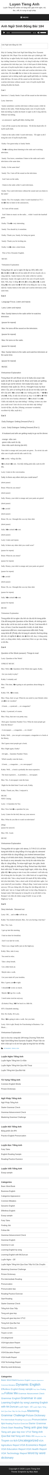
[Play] (4, 32)
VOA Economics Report (10, 1348)
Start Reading (6, 1299)
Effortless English (8, 1211)
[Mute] (38, 32)
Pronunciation (6, 1284)
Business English (8, 1191)
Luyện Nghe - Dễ (25, 1407)
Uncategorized (7, 1338)
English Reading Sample (11, 1154)
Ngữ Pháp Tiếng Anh (9, 1102)
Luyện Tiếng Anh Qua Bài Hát (13, 1070)
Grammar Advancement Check (13, 1112)
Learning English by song (11, 1250)
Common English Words (11, 1084)
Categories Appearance (10, 1196)
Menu (26, 17)
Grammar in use (7, 1245)
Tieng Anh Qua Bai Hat (10, 1323)
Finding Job (6, 1225)
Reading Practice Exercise (12, 1294)
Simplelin (22, 1472)
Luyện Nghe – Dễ (8, 1260)
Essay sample (7, 1173)
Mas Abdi (34, 1472)
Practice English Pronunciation (13, 1136)
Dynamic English (11, 1048)
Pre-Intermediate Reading (11, 1279)
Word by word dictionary (11, 1367)
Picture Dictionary (8, 1089)
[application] (24, 32)
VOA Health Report (9, 1357)
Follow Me (5, 1230)
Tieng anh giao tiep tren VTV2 (13, 1318)
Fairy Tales (5, 1149)
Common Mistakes (8, 1201)
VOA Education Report (10, 1352)
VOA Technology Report (11, 1362)
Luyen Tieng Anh (24, 4)
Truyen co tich (6, 1333)
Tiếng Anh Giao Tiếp (9, 1308)
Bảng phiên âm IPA (9, 1131)
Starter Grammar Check (10, 1107)
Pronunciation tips (8, 1289)
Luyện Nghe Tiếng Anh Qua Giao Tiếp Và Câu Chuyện (23, 1264)
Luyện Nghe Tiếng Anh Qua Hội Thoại (16, 1065)
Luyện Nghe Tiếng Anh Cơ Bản (14, 1061)
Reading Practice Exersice (12, 1159)
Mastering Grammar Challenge (13, 1117)
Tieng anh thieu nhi (9, 1328)
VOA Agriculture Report (10, 1343)
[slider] (43, 32)
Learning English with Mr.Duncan (14, 1255)
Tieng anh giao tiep (9, 1313)
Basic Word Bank (8, 1186)
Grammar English (8, 1240)
